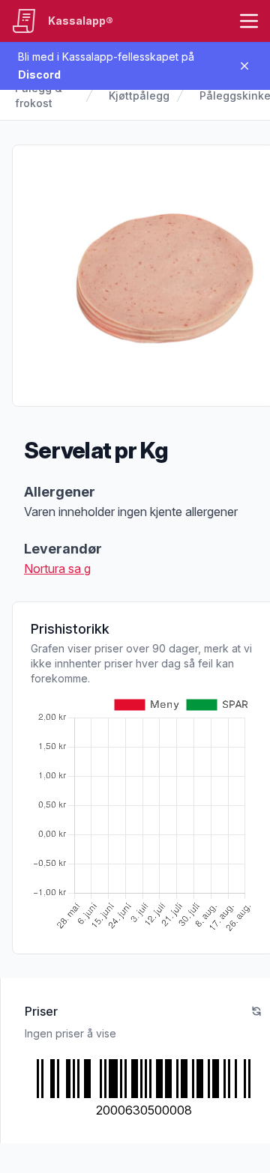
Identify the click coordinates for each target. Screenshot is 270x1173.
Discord (39, 74)
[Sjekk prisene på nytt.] (256, 1011)
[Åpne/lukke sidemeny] (249, 21)
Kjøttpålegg (139, 95)
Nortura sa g (57, 568)
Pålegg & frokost (38, 95)
